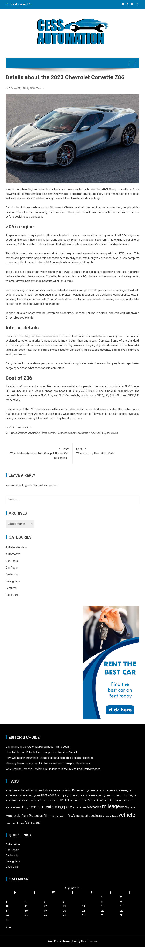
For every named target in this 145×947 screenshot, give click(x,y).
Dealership (12, 574)
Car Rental (12, 561)
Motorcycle (13, 816)
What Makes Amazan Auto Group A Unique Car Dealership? (39, 453)
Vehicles (32, 822)
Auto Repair (72, 790)
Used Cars (12, 595)
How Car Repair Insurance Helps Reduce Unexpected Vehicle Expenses (49, 757)
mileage (111, 806)
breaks (93, 790)
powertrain (54, 816)
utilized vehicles (110, 816)
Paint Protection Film (35, 816)
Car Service (48, 795)
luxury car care (79, 807)
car (99, 790)
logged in (27, 485)
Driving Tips (13, 581)
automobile (25, 790)
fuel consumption (73, 800)
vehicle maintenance (15, 823)
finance (54, 800)
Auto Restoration (16, 547)
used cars (95, 816)
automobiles (42, 790)
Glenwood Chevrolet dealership (72, 433)
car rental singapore (31, 795)
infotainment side (105, 800)
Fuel (61, 800)
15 (102, 906)
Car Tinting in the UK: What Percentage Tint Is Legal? (38, 746)
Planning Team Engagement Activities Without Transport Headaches (48, 763)
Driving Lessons (28, 800)
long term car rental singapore (46, 806)
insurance (118, 800)
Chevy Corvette (48, 433)
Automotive (25, 427)
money (124, 807)
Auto (15, 790)
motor (132, 807)
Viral (74, 941)
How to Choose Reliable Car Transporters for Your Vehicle (42, 752)
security (63, 816)
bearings (85, 790)
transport (82, 816)
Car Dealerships (109, 790)
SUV (72, 815)
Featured (11, 588)
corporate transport (119, 795)
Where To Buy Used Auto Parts (95, 451)
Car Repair (12, 567)
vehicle (126, 815)
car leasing (123, 790)
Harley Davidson (88, 800)
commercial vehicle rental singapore (94, 795)
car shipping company (67, 795)
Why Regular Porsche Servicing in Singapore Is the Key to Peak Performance (53, 769)
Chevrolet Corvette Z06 (28, 433)
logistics (16, 807)
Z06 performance (109, 433)
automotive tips (57, 790)
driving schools (44, 800)
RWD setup (94, 433)
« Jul (8, 927)
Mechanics (94, 807)
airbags (9, 790)
